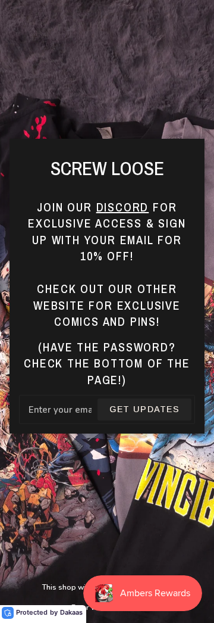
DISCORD (122, 207)
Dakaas (71, 612)
